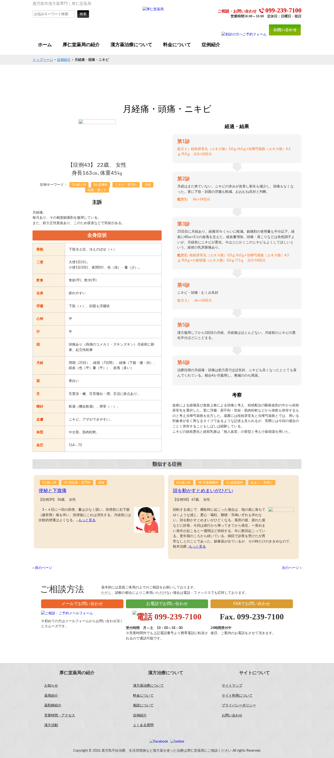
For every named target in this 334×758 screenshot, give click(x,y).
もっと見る (87, 520)
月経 (148, 184)
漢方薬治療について (148, 685)
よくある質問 (143, 725)
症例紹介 (64, 60)
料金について (143, 695)
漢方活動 (51, 725)
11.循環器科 (234, 482)
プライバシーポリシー (239, 705)
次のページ (290, 568)
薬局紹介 (51, 695)
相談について (143, 705)
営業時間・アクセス (59, 715)
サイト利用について (237, 695)
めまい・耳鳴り (262, 482)
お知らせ (51, 685)
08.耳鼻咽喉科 (208, 482)
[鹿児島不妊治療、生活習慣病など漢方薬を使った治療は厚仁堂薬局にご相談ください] (153, 9)
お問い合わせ (232, 715)
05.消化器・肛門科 (77, 482)
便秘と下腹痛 (53, 490)
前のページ (43, 568)
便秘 (101, 482)
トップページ (43, 60)
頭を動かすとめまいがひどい (203, 490)
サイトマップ (232, 685)
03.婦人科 (79, 184)
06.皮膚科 (100, 184)
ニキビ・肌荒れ (126, 184)
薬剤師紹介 (52, 705)
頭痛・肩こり (97, 190)
